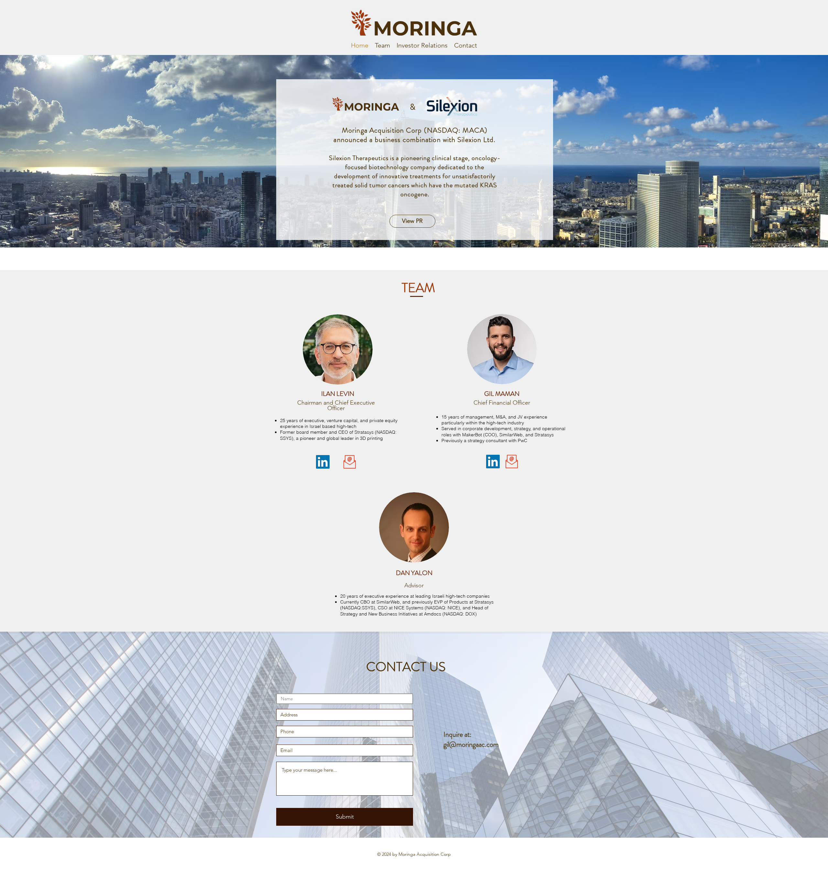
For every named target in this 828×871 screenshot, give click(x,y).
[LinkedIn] (323, 462)
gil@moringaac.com (471, 744)
